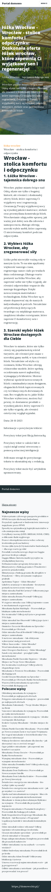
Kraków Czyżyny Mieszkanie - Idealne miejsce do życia (25, 724)
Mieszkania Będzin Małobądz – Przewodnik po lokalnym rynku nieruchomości (23, 610)
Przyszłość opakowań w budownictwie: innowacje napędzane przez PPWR (25, 523)
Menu (43, 3)
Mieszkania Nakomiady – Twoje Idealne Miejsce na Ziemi (24, 706)
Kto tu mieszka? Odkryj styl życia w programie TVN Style (24, 616)
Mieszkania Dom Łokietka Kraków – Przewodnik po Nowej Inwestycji (24, 777)
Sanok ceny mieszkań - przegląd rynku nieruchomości (20, 654)
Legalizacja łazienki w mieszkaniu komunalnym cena (24, 822)
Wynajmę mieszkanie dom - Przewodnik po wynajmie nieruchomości (22, 760)
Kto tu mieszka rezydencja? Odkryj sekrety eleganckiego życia (22, 666)
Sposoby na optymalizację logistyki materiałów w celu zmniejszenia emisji (25, 529)
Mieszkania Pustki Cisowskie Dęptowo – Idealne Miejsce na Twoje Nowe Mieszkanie (24, 660)
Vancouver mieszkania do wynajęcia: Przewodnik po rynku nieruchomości (25, 712)
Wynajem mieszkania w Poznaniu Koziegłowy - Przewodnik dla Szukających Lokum (24, 810)
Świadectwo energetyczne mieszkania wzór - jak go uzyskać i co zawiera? (25, 789)
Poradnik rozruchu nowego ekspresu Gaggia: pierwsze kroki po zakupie (23, 553)
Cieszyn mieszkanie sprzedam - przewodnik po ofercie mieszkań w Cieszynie (24, 834)
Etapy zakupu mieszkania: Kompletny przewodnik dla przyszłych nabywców (25, 840)
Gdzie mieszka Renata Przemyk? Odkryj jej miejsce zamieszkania (22, 598)
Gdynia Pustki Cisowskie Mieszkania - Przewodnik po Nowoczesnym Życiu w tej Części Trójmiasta (25, 730)
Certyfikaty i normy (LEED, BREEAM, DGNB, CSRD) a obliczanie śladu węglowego (25, 535)
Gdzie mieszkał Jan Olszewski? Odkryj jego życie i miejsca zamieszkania (25, 621)
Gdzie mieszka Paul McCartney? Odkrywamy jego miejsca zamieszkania (25, 592)
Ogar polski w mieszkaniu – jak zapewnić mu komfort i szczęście (23, 748)
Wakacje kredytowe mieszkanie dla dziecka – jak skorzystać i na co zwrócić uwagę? (24, 742)
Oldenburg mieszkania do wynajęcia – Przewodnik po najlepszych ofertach (20, 694)
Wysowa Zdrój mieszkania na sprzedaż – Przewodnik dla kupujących (21, 684)
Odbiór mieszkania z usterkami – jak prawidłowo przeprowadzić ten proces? (25, 870)
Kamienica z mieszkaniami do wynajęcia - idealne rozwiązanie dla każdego (25, 718)
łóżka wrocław (12, 145)
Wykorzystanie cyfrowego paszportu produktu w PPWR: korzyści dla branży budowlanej (25, 518)
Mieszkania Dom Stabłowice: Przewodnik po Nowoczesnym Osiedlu (23, 772)
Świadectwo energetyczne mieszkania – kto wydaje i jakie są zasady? (22, 783)
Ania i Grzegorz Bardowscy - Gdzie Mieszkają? (24, 650)
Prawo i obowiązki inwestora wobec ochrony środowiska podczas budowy (23, 541)
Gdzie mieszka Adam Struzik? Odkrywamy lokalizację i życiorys (21, 858)
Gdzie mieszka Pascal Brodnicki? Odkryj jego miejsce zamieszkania (23, 633)
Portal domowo (12, 3)
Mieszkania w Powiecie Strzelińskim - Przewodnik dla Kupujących (25, 672)
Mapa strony (9, 504)
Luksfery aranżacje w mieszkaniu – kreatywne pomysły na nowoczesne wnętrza (23, 586)
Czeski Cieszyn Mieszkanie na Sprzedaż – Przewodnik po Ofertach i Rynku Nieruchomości (24, 678)
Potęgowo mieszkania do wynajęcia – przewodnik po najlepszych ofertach (25, 700)
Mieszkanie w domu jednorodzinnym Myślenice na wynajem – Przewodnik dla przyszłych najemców (24, 803)
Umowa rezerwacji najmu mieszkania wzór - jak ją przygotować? (25, 864)
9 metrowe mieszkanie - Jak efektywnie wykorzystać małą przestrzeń (20, 639)
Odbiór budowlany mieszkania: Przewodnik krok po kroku (24, 852)
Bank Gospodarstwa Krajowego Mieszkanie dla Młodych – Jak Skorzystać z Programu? (24, 816)
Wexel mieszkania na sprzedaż (16, 647)
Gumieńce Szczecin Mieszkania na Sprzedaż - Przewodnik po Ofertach (23, 627)
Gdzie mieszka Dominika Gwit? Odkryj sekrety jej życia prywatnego (25, 766)
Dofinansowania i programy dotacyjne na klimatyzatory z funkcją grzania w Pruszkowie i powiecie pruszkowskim (24, 567)
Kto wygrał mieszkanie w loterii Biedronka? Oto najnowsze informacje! (24, 736)
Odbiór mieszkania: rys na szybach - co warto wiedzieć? (23, 846)
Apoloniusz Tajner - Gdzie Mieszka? (19, 581)
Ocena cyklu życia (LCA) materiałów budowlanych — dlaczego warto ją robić (25, 547)
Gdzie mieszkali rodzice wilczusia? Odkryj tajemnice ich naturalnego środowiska (21, 828)
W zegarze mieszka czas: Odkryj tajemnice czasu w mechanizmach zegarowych (25, 604)
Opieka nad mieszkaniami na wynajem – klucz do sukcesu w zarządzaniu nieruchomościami (25, 795)
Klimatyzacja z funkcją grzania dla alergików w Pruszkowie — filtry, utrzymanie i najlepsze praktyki (24, 576)
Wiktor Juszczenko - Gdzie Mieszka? (19, 644)
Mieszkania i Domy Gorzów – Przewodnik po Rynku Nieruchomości (23, 754)
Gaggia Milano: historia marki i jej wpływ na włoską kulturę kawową (22, 559)
